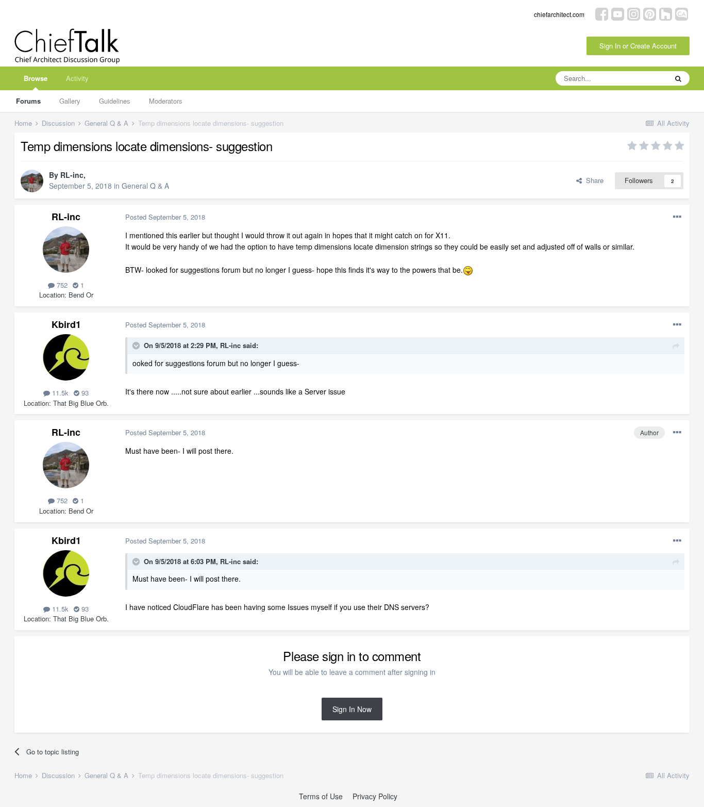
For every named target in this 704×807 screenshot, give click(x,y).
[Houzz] (665, 13)
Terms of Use (321, 796)
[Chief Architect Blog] (681, 13)
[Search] (678, 78)
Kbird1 (66, 324)
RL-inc (71, 175)
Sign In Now (352, 709)
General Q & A (145, 185)
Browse (35, 78)
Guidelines (114, 101)
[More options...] (677, 217)
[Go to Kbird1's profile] (66, 357)
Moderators (165, 101)
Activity (77, 78)
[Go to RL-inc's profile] (32, 181)
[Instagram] (633, 13)
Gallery (69, 101)
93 (84, 393)
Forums (28, 101)
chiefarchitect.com (559, 14)
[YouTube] (617, 13)
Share (593, 180)
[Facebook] (601, 13)
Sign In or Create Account (638, 46)
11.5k (59, 393)
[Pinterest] (649, 13)
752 (61, 285)
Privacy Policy (375, 796)
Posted (165, 217)
